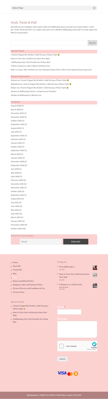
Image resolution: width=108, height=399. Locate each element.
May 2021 (15, 210)
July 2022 (15, 169)
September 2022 (17, 165)
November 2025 (17, 117)
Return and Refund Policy (23, 281)
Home (15, 262)
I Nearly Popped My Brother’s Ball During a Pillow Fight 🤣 (35, 55)
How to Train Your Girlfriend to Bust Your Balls (30, 59)
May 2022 (15, 173)
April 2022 (15, 177)
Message (62, 319)
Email (61, 307)
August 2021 (16, 199)
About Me (17, 266)
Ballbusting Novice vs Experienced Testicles (38, 91)
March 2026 (16, 110)
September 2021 (17, 195)
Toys (15, 277)
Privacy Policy (18, 292)
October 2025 (16, 121)
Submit (62, 359)
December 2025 (17, 113)
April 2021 (15, 214)
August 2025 (16, 128)
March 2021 (15, 217)
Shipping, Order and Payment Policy (27, 285)
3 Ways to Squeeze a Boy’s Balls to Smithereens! (30, 66)
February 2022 (17, 180)
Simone (14, 80)
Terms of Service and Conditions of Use (29, 288)
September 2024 (17, 136)
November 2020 (17, 225)
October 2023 (16, 147)
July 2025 (15, 132)
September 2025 (17, 124)
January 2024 (16, 143)
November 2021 (17, 188)
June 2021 (15, 206)
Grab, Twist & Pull (24, 22)
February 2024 (17, 139)
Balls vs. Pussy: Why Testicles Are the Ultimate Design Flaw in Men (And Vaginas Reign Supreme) (51, 70)
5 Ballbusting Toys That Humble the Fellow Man (30, 62)
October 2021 (16, 191)
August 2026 (16, 106)
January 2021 (16, 221)
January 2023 (16, 158)
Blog (14, 274)
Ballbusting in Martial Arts (30, 95)
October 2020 (16, 229)
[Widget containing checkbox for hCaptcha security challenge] (77, 346)
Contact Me (17, 270)
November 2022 (17, 162)
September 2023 (17, 150)
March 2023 (16, 154)
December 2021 (17, 184)
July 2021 (15, 203)
